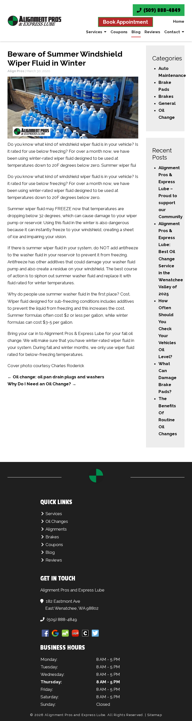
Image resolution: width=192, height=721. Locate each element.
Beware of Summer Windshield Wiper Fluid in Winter (65, 58)
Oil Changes (57, 521)
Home (178, 21)
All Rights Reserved (125, 715)
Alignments (56, 529)
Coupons (119, 32)
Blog (136, 32)
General (167, 103)
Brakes (166, 96)
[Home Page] (35, 20)
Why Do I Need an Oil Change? (42, 383)
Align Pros (16, 71)
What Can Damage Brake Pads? (167, 377)
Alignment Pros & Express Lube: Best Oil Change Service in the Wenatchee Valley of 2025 (170, 258)
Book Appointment (125, 22)
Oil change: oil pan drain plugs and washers (56, 376)
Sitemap (154, 715)
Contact (172, 32)
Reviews (152, 32)
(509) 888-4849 (161, 10)
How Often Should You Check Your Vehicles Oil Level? (167, 328)
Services (94, 32)
